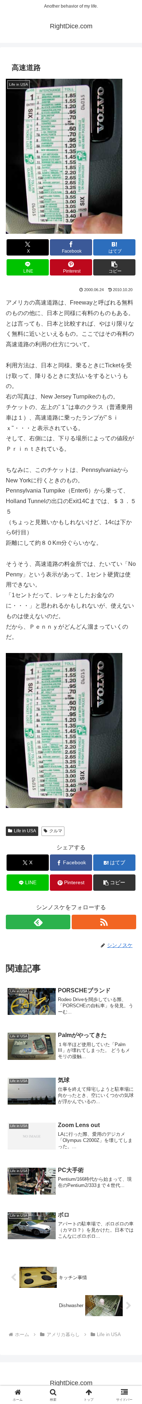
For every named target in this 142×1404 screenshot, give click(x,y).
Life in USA (25, 830)
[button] (114, 267)
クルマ (55, 830)
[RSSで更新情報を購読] (104, 922)
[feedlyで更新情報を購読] (38, 922)
